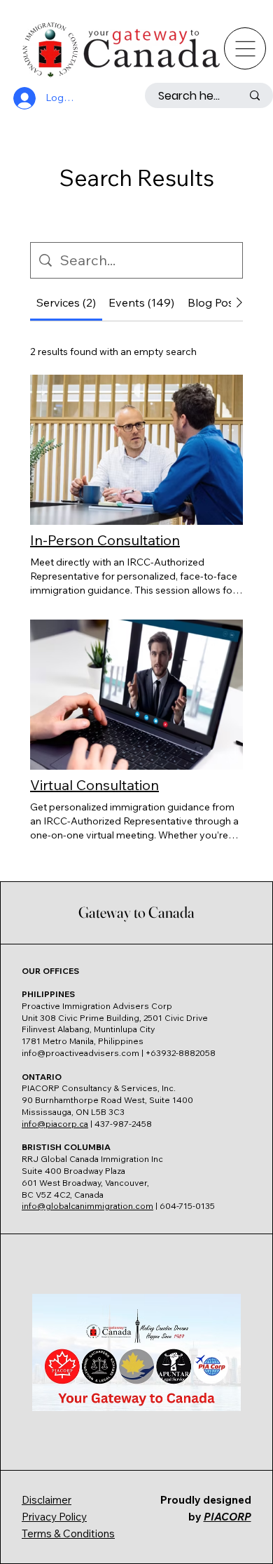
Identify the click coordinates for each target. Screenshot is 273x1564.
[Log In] (22, 98)
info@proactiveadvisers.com (80, 1053)
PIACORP (227, 1516)
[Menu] (245, 48)
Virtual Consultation (94, 785)
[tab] (66, 302)
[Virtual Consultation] (136, 695)
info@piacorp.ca (55, 1123)
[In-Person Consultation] (136, 450)
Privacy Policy (54, 1516)
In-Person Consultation (105, 540)
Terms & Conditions (68, 1533)
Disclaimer (46, 1499)
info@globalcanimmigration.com (87, 1206)
